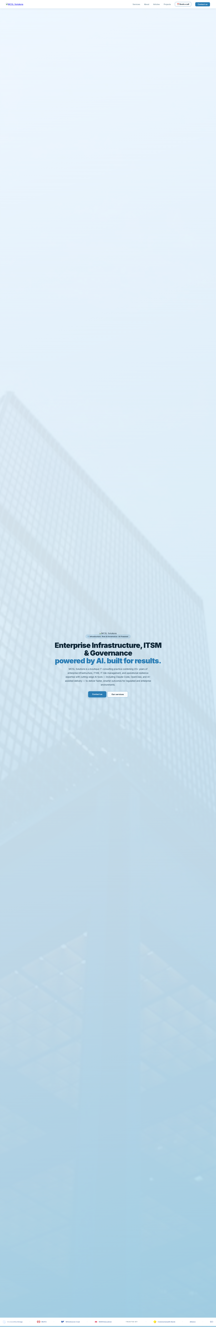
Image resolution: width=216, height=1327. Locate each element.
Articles (156, 4)
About (146, 4)
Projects (167, 4)
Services (136, 4)
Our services (118, 694)
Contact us (203, 4)
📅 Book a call (183, 4)
